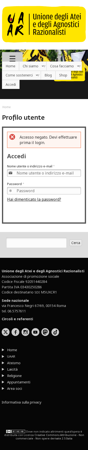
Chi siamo (28, 66)
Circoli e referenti (17, 319)
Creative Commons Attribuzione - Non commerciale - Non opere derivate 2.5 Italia (50, 436)
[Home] (44, 45)
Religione (14, 375)
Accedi (11, 84)
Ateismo (14, 363)
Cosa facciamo (60, 66)
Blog (48, 75)
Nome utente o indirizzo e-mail (31, 166)
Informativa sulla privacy (21, 402)
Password (15, 184)
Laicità (12, 369)
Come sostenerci (17, 75)
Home (10, 66)
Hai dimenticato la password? (34, 199)
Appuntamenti (18, 382)
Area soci (14, 388)
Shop (63, 75)
